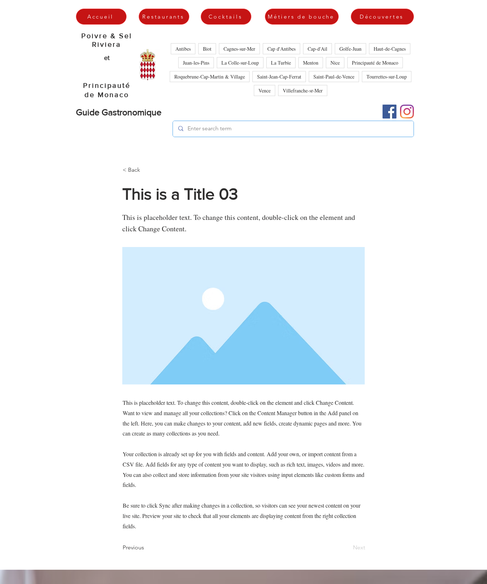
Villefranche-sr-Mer (303, 90)
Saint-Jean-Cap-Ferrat (279, 76)
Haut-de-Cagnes (390, 48)
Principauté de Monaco (375, 62)
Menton (310, 62)
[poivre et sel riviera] (407, 112)
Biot (207, 48)
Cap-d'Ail (317, 48)
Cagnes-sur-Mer (239, 48)
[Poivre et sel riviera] (389, 112)
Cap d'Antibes (281, 48)
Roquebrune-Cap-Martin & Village (209, 76)
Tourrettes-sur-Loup (386, 76)
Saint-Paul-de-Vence (333, 76)
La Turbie (281, 62)
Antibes (183, 48)
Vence (264, 90)
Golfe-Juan (350, 48)
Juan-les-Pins (196, 62)
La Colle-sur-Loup (240, 62)
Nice (335, 62)
